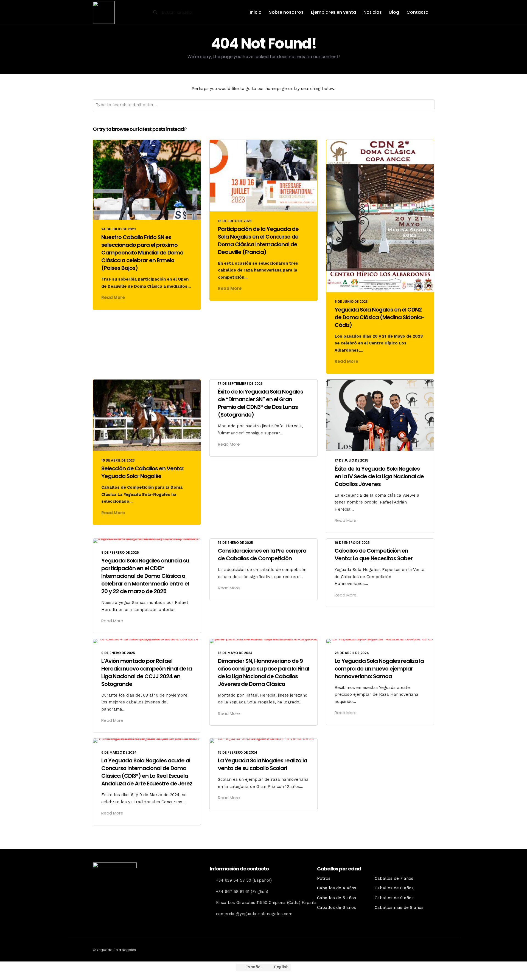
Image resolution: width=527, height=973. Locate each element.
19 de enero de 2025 (235, 542)
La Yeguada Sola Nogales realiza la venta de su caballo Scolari (262, 764)
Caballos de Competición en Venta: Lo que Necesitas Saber (374, 554)
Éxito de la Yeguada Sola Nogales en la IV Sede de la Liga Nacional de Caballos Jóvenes (379, 476)
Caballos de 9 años (394, 897)
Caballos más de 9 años (399, 907)
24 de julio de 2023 (118, 229)
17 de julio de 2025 (351, 460)
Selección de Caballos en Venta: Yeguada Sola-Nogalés (142, 472)
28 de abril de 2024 (352, 652)
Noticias (372, 12)
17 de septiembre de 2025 (240, 383)
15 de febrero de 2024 (237, 752)
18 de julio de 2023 (235, 221)
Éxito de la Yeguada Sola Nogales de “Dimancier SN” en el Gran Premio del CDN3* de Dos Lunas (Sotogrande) (260, 403)
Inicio (256, 12)
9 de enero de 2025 (118, 652)
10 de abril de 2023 (118, 460)
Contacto (417, 12)
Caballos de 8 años (394, 888)
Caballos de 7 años (394, 878)
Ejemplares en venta (333, 12)
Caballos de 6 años (336, 907)
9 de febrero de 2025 (120, 552)
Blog (394, 12)
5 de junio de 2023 (351, 301)
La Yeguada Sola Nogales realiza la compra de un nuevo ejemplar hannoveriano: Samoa (379, 668)
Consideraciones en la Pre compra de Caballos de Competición (262, 554)
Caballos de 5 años (336, 897)
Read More (113, 297)
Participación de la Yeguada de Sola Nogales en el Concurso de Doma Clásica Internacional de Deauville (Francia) (258, 240)
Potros (323, 878)
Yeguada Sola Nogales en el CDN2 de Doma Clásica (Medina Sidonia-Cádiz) (379, 317)
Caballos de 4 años (336, 888)
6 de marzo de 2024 (119, 752)
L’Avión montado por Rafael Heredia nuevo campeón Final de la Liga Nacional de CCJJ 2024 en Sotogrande (146, 672)
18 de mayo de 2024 (235, 652)
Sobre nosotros (286, 12)
